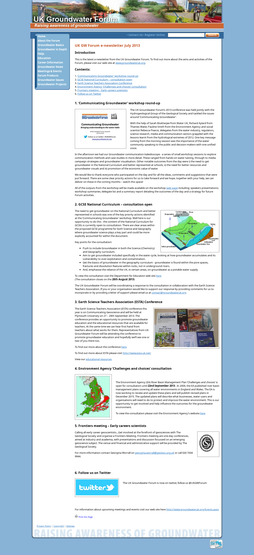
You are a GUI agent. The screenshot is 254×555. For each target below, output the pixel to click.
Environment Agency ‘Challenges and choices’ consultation (111, 86)
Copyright (58, 525)
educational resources (99, 359)
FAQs (41, 54)
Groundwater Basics (51, 45)
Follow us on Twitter (89, 94)
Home (41, 36)
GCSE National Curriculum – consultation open (104, 79)
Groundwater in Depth (52, 49)
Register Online (155, 35)
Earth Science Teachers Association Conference (104, 83)
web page (172, 188)
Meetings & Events (50, 71)
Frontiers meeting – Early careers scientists (102, 90)
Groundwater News (50, 67)
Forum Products (48, 75)
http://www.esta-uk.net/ (137, 353)
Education (44, 58)
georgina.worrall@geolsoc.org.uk (154, 453)
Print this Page (85, 517)
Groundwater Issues (51, 80)
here (158, 276)
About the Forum (49, 40)
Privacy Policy (44, 525)
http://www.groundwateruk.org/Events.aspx (192, 509)
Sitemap (70, 525)
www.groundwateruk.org (130, 63)
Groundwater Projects (52, 84)
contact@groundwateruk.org (169, 292)
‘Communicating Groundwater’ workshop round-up (107, 76)
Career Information (50, 62)
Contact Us (135, 35)
